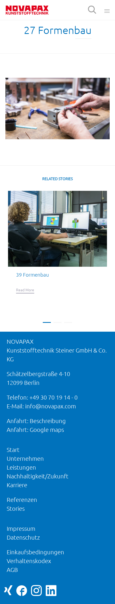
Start (13, 449)
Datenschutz (23, 537)
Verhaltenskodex (29, 560)
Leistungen (21, 467)
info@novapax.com (50, 406)
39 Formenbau (32, 275)
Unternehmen (25, 458)
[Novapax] (27, 10)
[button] (25, 290)
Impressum (21, 528)
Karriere (17, 485)
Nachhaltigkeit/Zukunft (37, 476)
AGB (12, 569)
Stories (16, 508)
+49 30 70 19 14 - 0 (53, 397)
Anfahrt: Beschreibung (36, 420)
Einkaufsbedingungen (35, 552)
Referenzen (22, 499)
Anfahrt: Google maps (35, 429)
